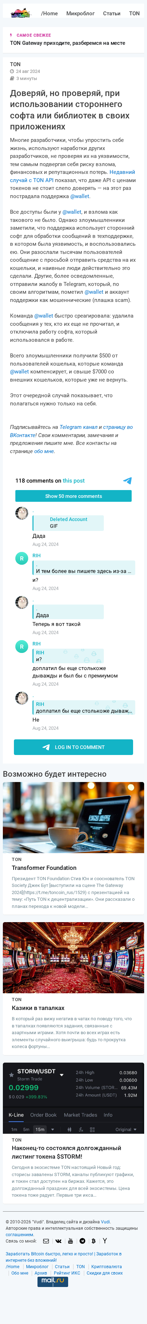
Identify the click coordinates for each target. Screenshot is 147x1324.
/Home (49, 13)
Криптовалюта (106, 1266)
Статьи (112, 13)
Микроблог (80, 13)
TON (134, 13)
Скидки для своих (105, 1273)
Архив (41, 1273)
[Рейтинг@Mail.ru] (53, 1293)
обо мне (44, 451)
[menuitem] (49, 14)
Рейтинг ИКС (67, 1273)
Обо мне (19, 1273)
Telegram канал (78, 427)
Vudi (105, 1221)
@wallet (79, 196)
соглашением (19, 1234)
